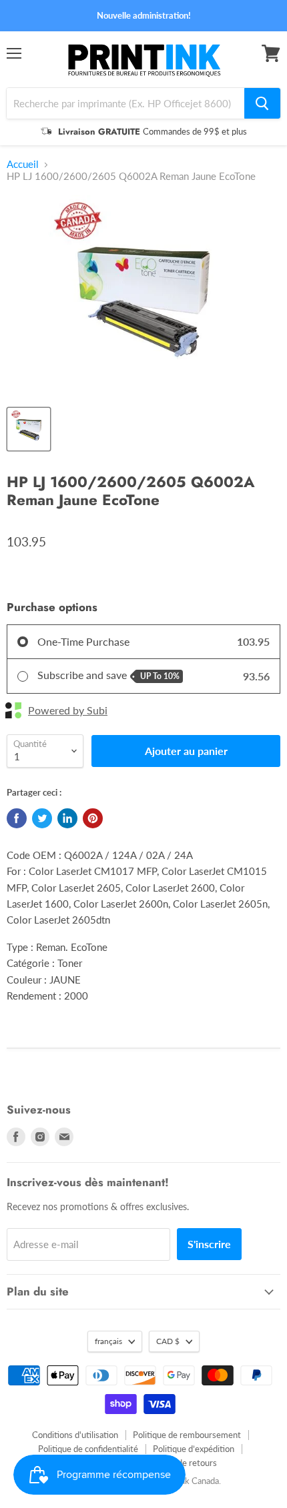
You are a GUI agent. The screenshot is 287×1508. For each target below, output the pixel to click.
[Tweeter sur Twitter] (42, 818)
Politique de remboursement (187, 1434)
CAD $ (168, 1341)
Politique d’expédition (193, 1448)
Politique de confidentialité (88, 1448)
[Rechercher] (262, 103)
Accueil (23, 164)
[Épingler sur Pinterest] (93, 818)
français (108, 1341)
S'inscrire (209, 1243)
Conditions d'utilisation (75, 1434)
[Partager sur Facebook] (17, 818)
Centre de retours (183, 1462)
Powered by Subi (67, 710)
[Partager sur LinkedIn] (67, 818)
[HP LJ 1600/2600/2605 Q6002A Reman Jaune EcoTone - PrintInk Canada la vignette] (28, 429)
